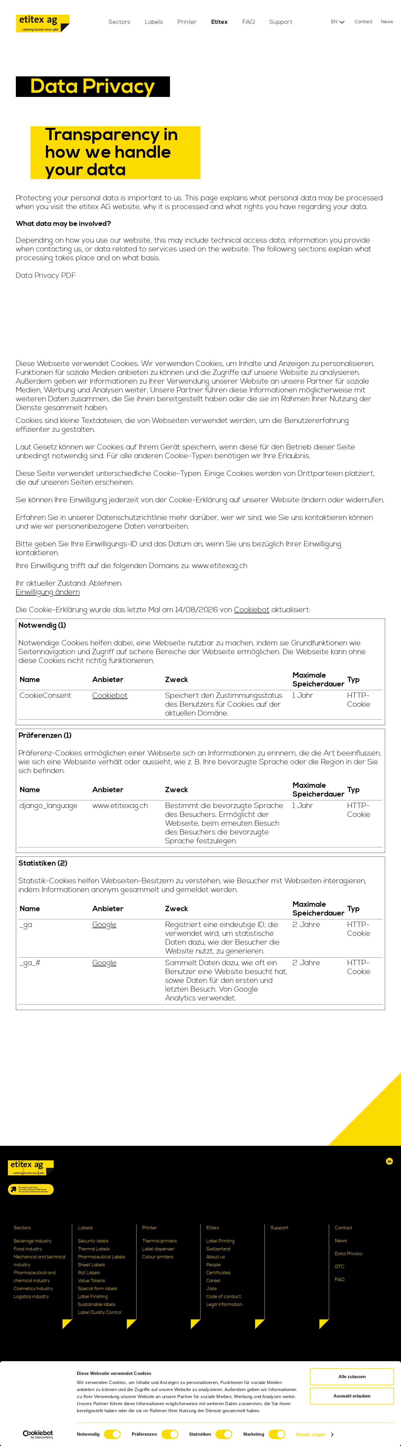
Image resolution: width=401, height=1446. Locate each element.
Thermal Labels (93, 1249)
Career (213, 1281)
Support (280, 22)
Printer (187, 22)
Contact (363, 21)
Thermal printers (159, 1241)
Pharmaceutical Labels (101, 1257)
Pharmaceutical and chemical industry (34, 1277)
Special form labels (97, 1289)
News (387, 21)
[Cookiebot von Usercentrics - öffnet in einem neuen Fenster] (38, 1434)
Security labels (93, 1241)
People (213, 1265)
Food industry (28, 1249)
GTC (339, 1266)
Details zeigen (310, 1434)
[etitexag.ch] (43, 25)
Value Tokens (91, 1281)
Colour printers (157, 1257)
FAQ (248, 22)
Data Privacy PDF (46, 276)
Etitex (219, 22)
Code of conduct (223, 1296)
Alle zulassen (352, 1376)
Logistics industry (31, 1296)
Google (104, 925)
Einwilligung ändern (48, 592)
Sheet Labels (91, 1265)
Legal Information (224, 1304)
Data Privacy (349, 1254)
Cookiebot (251, 610)
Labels (154, 22)
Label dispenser (158, 1249)
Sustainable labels (96, 1304)
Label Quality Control (100, 1312)
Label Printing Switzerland (220, 1245)
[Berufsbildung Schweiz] (31, 1189)
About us (215, 1257)
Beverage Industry (33, 1241)
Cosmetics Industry (33, 1289)
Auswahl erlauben (351, 1395)
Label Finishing (93, 1296)
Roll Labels (89, 1273)
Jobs (211, 1289)
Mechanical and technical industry (39, 1261)
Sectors (119, 22)
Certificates (218, 1273)
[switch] (169, 1434)
